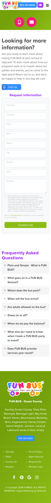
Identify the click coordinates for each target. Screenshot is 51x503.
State (8, 171)
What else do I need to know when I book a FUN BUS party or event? (26, 336)
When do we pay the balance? (26, 323)
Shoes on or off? (18, 315)
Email (8, 133)
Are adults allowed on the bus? (27, 307)
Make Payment (36, 456)
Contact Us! (25, 225)
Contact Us (11, 461)
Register (10, 466)
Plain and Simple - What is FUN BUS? (27, 267)
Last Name (10, 114)
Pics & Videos (35, 451)
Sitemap (10, 451)
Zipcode (9, 162)
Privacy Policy (16, 215)
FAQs (8, 456)
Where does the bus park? (24, 290)
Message (9, 181)
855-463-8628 (27, 5)
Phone (8, 124)
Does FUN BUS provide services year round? (22, 350)
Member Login (36, 466)
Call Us (12, 87)
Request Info (35, 461)
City (7, 152)
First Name (10, 105)
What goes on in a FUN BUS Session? (25, 280)
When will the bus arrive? (23, 299)
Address (9, 143)
